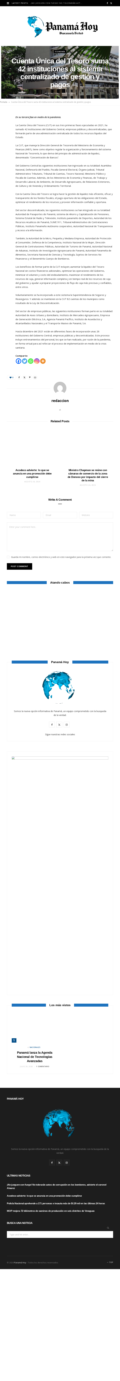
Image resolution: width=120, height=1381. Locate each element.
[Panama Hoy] (60, 26)
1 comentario (42, 1066)
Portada (3, 102)
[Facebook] (5, 124)
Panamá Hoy (20, 1262)
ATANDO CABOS (60, 698)
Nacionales (35, 1047)
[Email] (5, 147)
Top (111, 1262)
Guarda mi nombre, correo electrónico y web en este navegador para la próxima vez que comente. (61, 557)
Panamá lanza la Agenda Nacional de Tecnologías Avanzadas (34, 1057)
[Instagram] (37, 361)
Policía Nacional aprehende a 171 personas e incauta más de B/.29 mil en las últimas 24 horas (56, 1203)
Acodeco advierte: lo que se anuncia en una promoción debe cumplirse (32, 474)
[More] (43, 361)
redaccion (53, 93)
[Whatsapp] (30, 361)
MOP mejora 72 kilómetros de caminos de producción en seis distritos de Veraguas (51, 1211)
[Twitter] (5, 132)
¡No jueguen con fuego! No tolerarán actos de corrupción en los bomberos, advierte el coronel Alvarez (58, 3)
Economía (60, 51)
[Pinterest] (5, 139)
